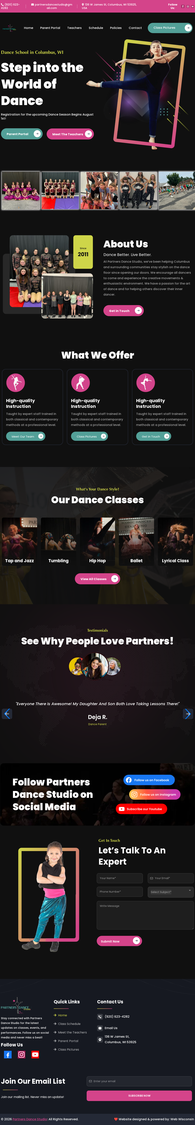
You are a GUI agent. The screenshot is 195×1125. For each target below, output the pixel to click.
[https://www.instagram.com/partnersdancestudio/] (140, 794)
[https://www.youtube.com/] (133, 809)
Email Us (111, 1028)
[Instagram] (21, 1054)
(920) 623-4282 (117, 1016)
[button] (188, 714)
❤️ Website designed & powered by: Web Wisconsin (154, 1119)
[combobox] (171, 892)
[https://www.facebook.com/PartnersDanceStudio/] (137, 780)
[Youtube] (35, 1054)
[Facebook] (8, 1054)
